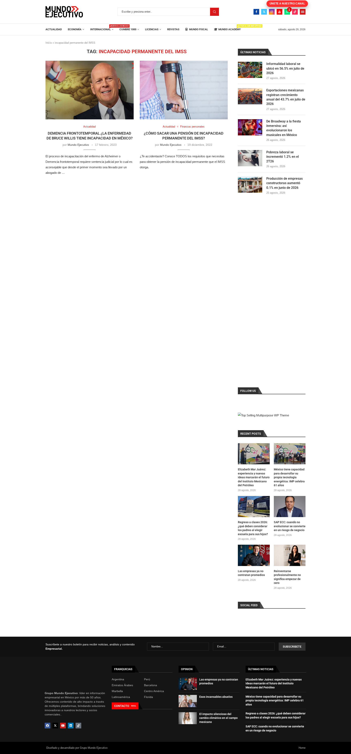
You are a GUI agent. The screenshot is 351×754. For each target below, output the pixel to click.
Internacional (101, 28)
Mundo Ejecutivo (78, 144)
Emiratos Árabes (122, 685)
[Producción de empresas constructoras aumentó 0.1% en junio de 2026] (250, 184)
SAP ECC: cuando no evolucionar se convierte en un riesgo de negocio (290, 526)
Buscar (214, 12)
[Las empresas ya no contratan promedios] (254, 555)
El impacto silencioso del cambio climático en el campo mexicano (218, 718)
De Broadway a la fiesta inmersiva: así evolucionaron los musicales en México (283, 128)
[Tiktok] (295, 12)
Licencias (151, 29)
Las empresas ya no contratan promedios (251, 573)
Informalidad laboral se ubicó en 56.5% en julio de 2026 (285, 68)
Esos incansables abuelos (216, 696)
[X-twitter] (55, 725)
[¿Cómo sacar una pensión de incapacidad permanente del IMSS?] (184, 90)
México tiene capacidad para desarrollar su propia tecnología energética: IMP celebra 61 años (289, 477)
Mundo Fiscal (198, 29)
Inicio (49, 42)
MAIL (133, 706)
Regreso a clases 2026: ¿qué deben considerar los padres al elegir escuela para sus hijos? (253, 528)
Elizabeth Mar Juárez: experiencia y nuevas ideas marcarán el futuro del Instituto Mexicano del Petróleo (254, 477)
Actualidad (54, 29)
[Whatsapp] (287, 12)
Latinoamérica (121, 697)
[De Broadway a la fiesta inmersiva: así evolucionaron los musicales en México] (250, 127)
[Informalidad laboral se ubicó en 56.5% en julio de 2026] (250, 70)
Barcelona (150, 685)
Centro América (154, 691)
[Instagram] (272, 12)
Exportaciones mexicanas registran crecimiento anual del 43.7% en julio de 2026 (285, 97)
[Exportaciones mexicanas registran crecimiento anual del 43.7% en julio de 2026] (250, 96)
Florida (148, 697)
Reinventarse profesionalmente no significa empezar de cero (287, 577)
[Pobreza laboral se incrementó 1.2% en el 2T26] (250, 158)
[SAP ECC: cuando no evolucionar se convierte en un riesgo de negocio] (290, 506)
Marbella (117, 691)
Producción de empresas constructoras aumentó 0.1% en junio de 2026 (284, 183)
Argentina (118, 679)
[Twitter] (264, 12)
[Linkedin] (71, 725)
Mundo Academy (229, 28)
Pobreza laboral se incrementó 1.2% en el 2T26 (282, 156)
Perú (147, 679)
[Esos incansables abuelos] (188, 701)
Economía (74, 29)
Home (302, 747)
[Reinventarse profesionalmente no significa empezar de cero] (290, 555)
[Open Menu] (303, 12)
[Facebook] (256, 12)
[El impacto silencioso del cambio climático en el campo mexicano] (188, 718)
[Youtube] (279, 12)
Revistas (173, 29)
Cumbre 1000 (127, 29)
